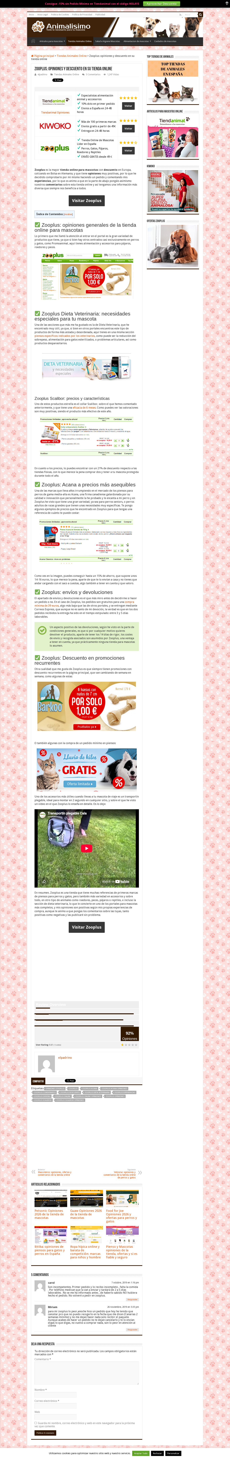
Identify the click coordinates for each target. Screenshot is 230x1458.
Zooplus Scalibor (43, 1100)
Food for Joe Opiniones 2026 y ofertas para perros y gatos (121, 1216)
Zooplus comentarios (45, 1092)
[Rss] (180, 15)
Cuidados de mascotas (165, 41)
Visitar (128, 106)
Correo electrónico (47, 1401)
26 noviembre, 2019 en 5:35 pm (123, 1307)
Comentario (43, 1359)
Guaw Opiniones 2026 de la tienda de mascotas (86, 1214)
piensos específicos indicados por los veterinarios (65, 335)
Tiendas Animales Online (80, 41)
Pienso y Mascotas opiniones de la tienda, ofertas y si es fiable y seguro (121, 1252)
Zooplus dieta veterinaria (97, 1092)
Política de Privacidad (82, 14)
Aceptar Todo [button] (140, 1453)
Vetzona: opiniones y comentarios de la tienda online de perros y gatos (120, 1174)
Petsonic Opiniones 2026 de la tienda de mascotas (49, 1214)
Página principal (44, 55)
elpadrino (42, 74)
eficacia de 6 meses (84, 407)
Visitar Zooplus (86, 200)
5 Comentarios (93, 74)
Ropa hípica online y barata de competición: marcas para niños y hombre (85, 1252)
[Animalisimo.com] (60, 27)
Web (37, 1412)
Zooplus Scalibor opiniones (70, 1100)
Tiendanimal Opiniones (55, 112)
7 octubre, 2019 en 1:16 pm (125, 1282)
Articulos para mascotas (51, 41)
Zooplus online (63, 1096)
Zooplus (73, 1089)
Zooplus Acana (89, 1089)
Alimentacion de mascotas (136, 41)
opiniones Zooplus (55, 1089)
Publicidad (100, 14)
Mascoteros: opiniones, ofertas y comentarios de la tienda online (54, 1172)
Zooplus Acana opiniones (114, 1089)
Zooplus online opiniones (88, 1096)
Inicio (31, 14)
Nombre (41, 1389)
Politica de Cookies (60, 14)
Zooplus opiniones (115, 1096)
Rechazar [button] (157, 1453)
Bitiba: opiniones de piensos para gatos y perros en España (50, 1250)
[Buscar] (200, 14)
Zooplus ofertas (42, 1096)
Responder (132, 1300)
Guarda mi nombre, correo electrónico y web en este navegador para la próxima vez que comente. (85, 1425)
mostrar (68, 214)
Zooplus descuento (70, 1092)
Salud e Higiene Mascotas (107, 41)
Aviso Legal (42, 14)
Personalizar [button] (173, 1453)
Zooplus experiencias (124, 1092)
